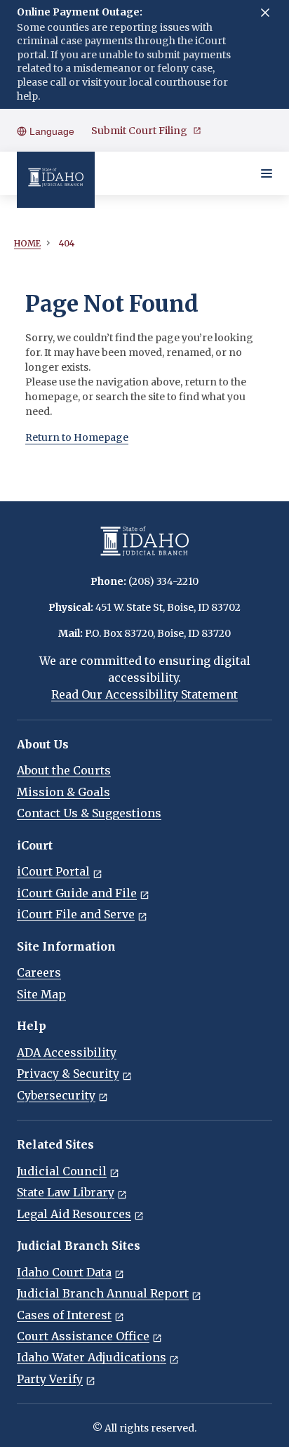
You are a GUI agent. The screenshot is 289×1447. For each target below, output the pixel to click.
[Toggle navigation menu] (266, 173)
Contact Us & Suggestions (89, 813)
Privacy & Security (68, 1073)
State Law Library (65, 1192)
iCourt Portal (53, 871)
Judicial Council (62, 1171)
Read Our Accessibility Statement (144, 694)
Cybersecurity (56, 1095)
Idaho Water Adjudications (91, 1357)
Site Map (41, 994)
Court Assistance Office (83, 1336)
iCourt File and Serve (76, 914)
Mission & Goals (63, 792)
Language (50, 131)
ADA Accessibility (66, 1052)
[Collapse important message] (265, 13)
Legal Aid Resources (74, 1214)
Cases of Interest (64, 1315)
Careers (39, 972)
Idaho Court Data (64, 1272)
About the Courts (64, 770)
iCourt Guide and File (77, 893)
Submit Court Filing (139, 130)
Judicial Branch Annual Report (103, 1293)
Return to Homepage (76, 437)
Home (27, 243)
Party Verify (50, 1379)
